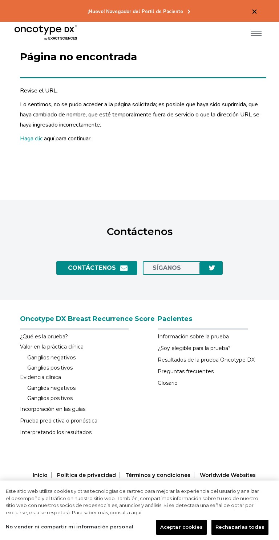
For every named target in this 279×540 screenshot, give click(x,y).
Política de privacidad (86, 475)
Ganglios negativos (51, 357)
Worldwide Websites (228, 475)
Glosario (168, 383)
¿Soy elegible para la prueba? (194, 348)
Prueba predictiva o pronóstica (58, 420)
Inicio (40, 475)
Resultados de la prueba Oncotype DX (206, 359)
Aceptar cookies (181, 527)
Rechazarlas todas (239, 527)
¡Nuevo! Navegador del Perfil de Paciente (135, 12)
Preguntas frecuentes (186, 371)
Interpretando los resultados (56, 432)
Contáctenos (92, 267)
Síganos (167, 267)
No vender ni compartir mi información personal (69, 526)
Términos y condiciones (157, 475)
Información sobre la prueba (193, 336)
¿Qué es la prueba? (44, 336)
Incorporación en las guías (52, 409)
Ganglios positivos (50, 367)
